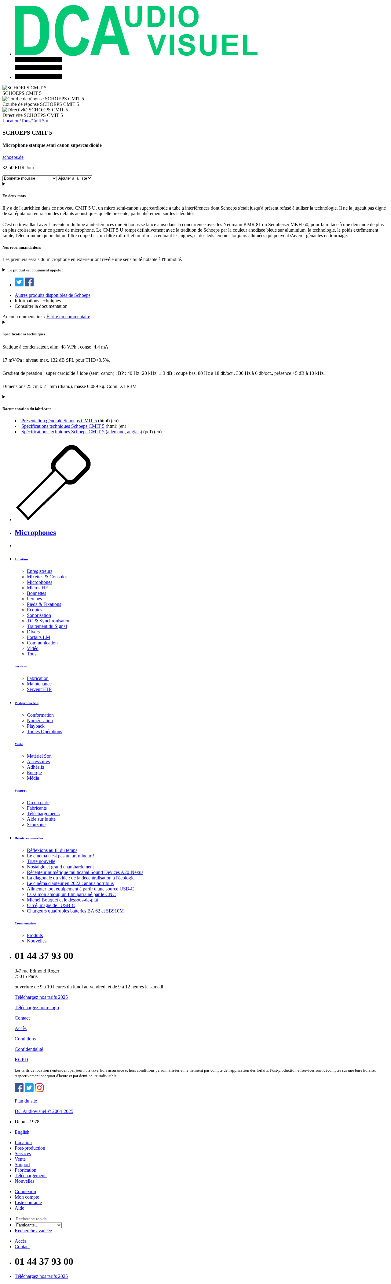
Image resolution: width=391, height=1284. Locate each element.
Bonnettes (36, 593)
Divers (33, 631)
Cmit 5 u (39, 120)
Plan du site (26, 1100)
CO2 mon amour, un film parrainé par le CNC (71, 894)
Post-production (26, 703)
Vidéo (32, 648)
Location (11, 120)
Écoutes (34, 609)
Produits (35, 935)
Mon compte (27, 1197)
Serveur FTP (39, 689)
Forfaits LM (38, 637)
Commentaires (25, 923)
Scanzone (36, 824)
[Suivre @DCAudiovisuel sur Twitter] (29, 1090)
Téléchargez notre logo (37, 1007)
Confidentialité (29, 1049)
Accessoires (38, 761)
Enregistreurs (39, 571)
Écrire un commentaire (68, 316)
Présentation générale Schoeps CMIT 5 (59, 420)
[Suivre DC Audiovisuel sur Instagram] (39, 1090)
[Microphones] (67, 519)
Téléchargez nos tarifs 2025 (41, 997)
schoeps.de (13, 157)
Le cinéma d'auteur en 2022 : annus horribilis (70, 883)
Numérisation (40, 720)
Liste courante (28, 1202)
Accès (21, 1028)
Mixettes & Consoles (47, 576)
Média (33, 778)
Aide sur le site (41, 819)
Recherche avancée (33, 1230)
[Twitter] (19, 284)
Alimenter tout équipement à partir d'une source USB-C (80, 888)
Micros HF (37, 587)
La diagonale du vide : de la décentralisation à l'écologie (80, 877)
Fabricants (37, 808)
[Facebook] (29, 284)
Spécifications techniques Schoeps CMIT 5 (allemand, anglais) (81, 431)
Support (21, 790)
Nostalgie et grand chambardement (60, 866)
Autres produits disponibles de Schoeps (52, 295)
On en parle (38, 802)
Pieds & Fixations (44, 604)
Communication (42, 642)
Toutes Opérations (44, 731)
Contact (22, 1018)
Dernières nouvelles (29, 838)
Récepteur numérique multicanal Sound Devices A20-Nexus (85, 872)
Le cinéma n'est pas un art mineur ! (60, 855)
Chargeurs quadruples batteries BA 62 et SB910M (75, 910)
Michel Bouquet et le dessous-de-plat (62, 899)
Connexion (25, 1191)
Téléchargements (43, 813)
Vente (19, 744)
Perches (34, 598)
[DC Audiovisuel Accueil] (136, 54)
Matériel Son (39, 756)
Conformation (40, 715)
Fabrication (38, 678)
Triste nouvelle (41, 861)
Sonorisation (39, 615)
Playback (36, 726)
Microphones (35, 532)
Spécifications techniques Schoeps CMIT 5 (62, 426)
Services (21, 666)
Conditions (25, 1038)
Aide (19, 1208)
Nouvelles (36, 940)
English (22, 1132)
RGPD (21, 1059)
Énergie (34, 772)
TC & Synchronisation (49, 620)
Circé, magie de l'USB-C (51, 905)
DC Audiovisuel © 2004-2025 (44, 1111)
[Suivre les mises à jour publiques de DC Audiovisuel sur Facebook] (19, 1090)
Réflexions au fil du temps (52, 850)
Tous (25, 120)
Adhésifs (35, 767)
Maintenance (39, 683)
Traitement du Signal (47, 626)
